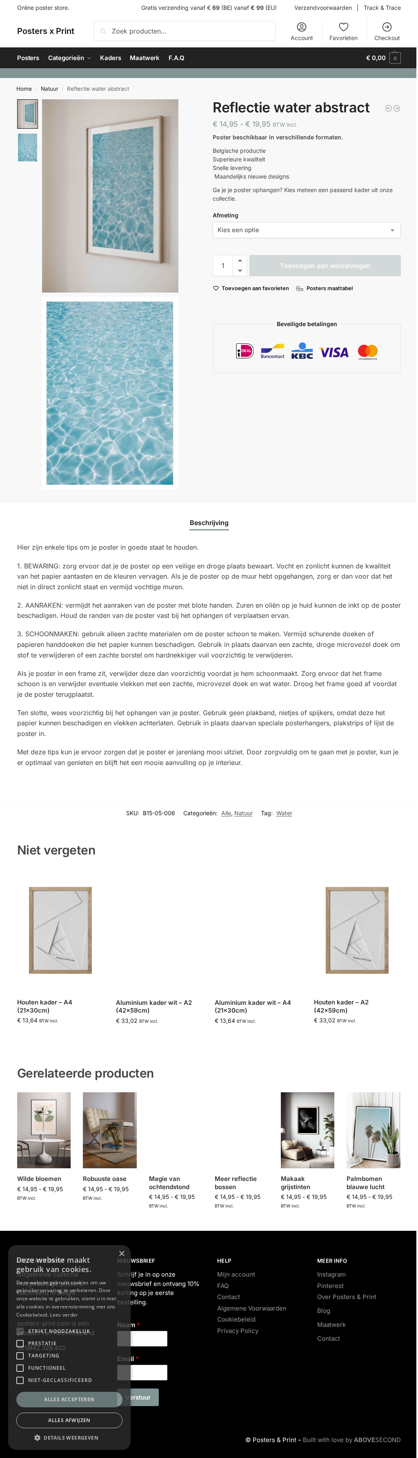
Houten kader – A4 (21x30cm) (44, 1006)
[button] (383, 58)
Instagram (331, 1274)
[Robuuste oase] (110, 1130)
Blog (323, 1311)
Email (128, 1359)
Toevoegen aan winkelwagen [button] (60, 1037)
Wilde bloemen (39, 1179)
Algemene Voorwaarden (252, 1308)
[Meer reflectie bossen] (242, 1130)
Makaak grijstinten (295, 1183)
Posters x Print (45, 31)
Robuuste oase (105, 1179)
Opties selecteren (44, 1214)
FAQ (223, 1286)
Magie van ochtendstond (169, 1183)
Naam (128, 1325)
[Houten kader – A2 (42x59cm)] (357, 930)
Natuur (49, 88)
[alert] (69, 1347)
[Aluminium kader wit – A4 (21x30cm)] (258, 930)
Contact (228, 1297)
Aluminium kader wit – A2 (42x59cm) (154, 1007)
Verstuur (138, 1397)
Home (24, 88)
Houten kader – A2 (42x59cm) (341, 1006)
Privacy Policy (237, 1331)
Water (284, 813)
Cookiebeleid (236, 1319)
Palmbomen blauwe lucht (366, 1183)
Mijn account (236, 1274)
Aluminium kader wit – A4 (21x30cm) (253, 1007)
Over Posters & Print (346, 1297)
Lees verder (64, 1314)
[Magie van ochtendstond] (176, 1130)
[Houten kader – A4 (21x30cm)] (60, 930)
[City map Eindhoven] (389, 108)
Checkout (387, 37)
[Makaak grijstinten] (308, 1130)
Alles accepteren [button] (69, 1399)
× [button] (121, 1254)
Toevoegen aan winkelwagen (325, 266)
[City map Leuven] (397, 108)
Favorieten (343, 37)
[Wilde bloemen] (44, 1130)
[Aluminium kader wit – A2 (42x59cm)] (159, 930)
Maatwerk (331, 1324)
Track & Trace (382, 7)
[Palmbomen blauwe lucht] (373, 1130)
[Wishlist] (91, 881)
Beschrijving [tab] (209, 523)
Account (302, 37)
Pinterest (330, 1286)
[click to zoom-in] (110, 196)
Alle (226, 813)
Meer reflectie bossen (236, 1183)
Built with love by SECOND (352, 1440)
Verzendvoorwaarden (323, 7)
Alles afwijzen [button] (69, 1420)
